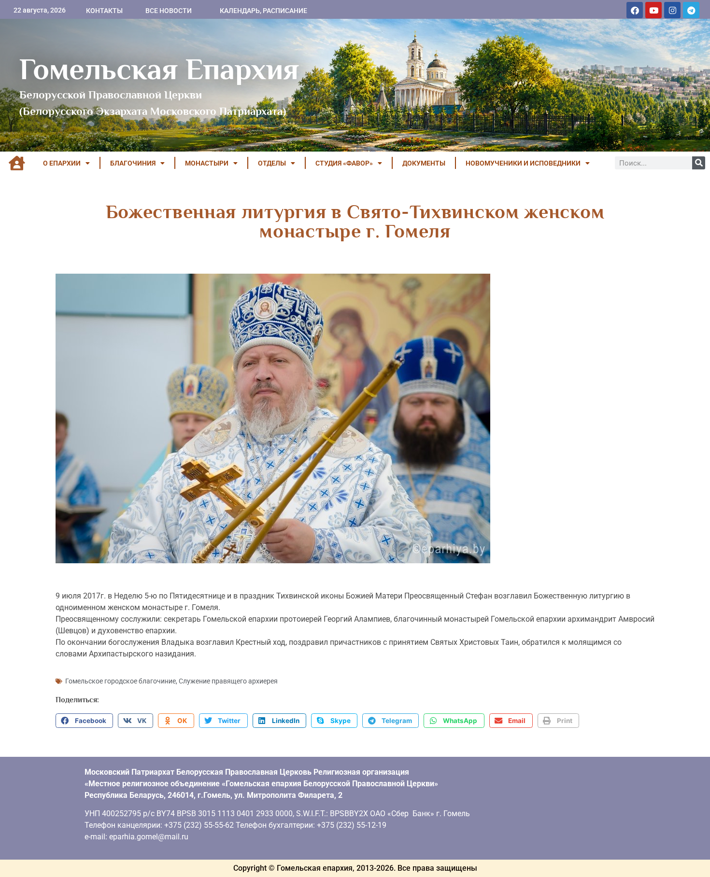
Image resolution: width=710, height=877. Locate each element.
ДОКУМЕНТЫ (423, 163)
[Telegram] (691, 10)
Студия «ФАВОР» (344, 163)
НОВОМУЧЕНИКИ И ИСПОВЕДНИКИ (523, 163)
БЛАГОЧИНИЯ (133, 163)
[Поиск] (698, 162)
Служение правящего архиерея (228, 681)
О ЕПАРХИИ (62, 163)
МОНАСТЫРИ (206, 163)
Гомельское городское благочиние (120, 681)
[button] (84, 720)
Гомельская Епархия (159, 69)
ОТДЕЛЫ (272, 163)
